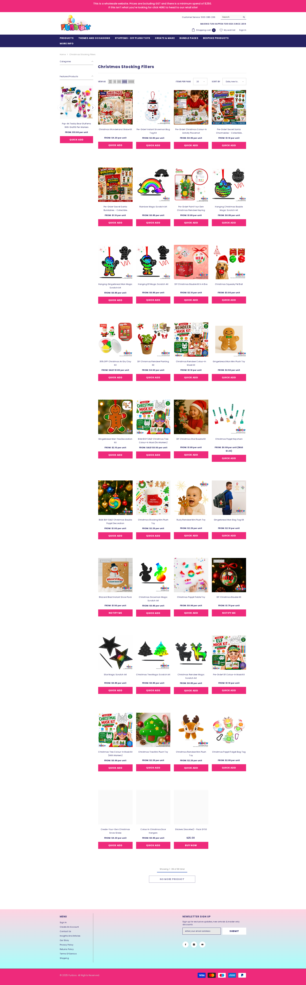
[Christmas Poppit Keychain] (229, 417)
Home (63, 54)
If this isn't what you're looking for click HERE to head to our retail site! (153, 7)
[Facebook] (185, 944)
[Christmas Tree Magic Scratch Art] (153, 652)
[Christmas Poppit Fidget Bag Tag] (229, 730)
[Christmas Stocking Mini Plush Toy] (153, 497)
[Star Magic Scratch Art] (115, 652)
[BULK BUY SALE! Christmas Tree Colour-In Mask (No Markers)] (153, 417)
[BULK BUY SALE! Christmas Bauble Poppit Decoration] (115, 497)
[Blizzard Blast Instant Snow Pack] (115, 575)
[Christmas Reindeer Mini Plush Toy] (191, 730)
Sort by (216, 81)
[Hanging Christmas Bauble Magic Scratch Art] (229, 185)
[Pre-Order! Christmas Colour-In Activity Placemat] (191, 107)
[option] (76, 118)
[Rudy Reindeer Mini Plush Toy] (191, 497)
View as (102, 81)
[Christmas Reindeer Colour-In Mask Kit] (191, 339)
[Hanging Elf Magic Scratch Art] (153, 262)
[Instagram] (194, 944)
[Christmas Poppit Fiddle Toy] (191, 575)
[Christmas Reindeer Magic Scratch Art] (191, 652)
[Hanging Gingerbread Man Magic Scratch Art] (115, 262)
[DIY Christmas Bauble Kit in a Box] (191, 262)
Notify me (115, 613)
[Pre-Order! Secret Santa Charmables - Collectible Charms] (229, 107)
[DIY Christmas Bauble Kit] (229, 575)
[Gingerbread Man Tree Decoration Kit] (115, 417)
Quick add (76, 139)
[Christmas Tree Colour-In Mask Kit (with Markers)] (115, 730)
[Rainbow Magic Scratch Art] (153, 185)
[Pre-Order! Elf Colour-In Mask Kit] (229, 652)
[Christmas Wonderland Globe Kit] (115, 107)
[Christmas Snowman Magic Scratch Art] (153, 575)
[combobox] (231, 17)
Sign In (242, 30)
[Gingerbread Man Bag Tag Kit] (229, 497)
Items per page (183, 81)
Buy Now (191, 845)
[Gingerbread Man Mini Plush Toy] (229, 339)
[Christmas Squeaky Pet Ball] (229, 262)
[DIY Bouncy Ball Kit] (76, 102)
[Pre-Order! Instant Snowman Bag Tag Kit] (153, 107)
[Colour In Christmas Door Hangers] (153, 807)
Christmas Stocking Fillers (82, 54)
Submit (234, 931)
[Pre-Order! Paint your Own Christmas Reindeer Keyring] (191, 185)
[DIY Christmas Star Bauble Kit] (191, 417)
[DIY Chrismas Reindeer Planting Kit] (153, 339)
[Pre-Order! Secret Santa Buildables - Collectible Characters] (115, 185)
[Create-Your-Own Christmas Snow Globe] (115, 807)
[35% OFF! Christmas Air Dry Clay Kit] (115, 339)
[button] (60, 107)
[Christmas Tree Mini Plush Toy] (153, 730)
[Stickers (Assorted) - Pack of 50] (191, 807)
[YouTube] (202, 944)
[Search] (233, 17)
